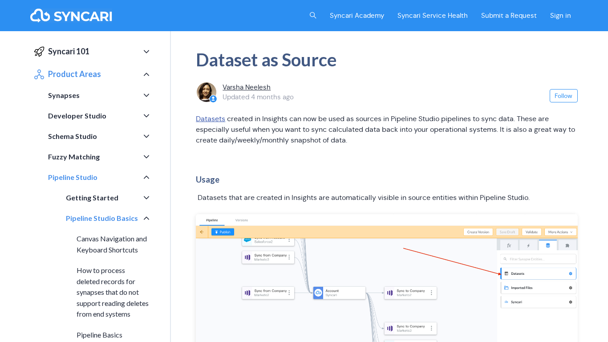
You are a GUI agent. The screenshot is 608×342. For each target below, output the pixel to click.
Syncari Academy (357, 15)
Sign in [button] (560, 15)
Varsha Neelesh (247, 87)
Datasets (210, 118)
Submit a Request (509, 15)
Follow (563, 96)
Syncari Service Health (432, 15)
